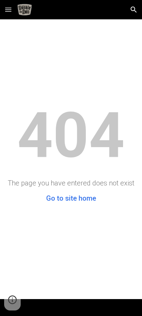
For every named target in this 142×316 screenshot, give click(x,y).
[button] (8, 9)
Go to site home (71, 198)
